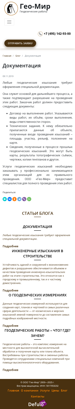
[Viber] (24, 199)
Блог (64, 390)
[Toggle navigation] (9, 22)
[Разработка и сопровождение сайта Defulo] (37, 403)
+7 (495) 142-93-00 (57, 33)
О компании (29, 390)
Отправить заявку (20, 43)
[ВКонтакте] (10, 199)
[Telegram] (19, 199)
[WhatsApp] (29, 199)
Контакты (37, 396)
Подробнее (10, 246)
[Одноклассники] (14, 199)
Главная (13, 390)
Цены (55, 390)
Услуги (45, 390)
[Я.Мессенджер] (5, 199)
